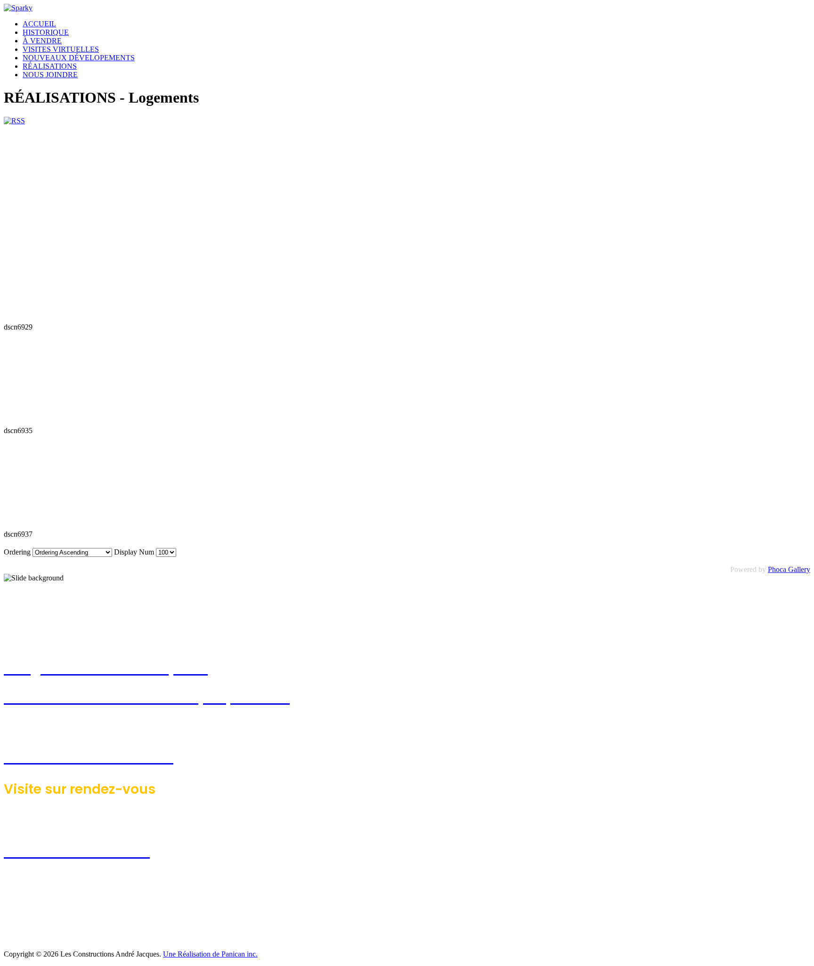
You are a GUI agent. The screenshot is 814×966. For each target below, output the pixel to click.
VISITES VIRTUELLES (61, 49)
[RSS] (14, 121)
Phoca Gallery (789, 569)
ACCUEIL (39, 24)
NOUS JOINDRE (50, 75)
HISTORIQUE (46, 32)
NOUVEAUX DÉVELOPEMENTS (79, 58)
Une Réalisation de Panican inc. (210, 954)
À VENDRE (42, 41)
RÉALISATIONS (50, 66)
